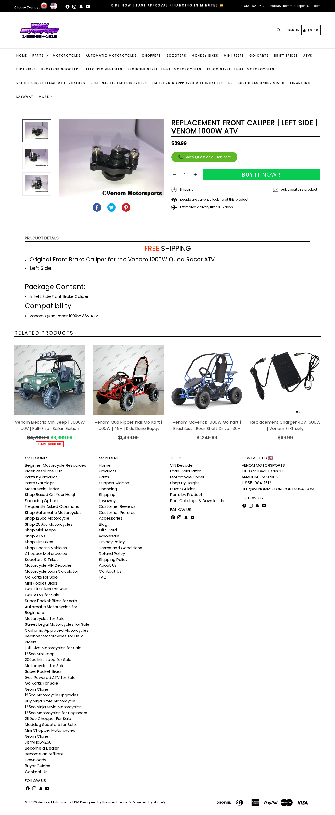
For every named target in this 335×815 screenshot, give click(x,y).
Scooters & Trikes (42, 559)
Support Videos (114, 483)
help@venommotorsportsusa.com (295, 6)
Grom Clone (36, 689)
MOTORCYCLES (67, 55)
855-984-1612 (254, 6)
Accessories (110, 518)
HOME (21, 55)
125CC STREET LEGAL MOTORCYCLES (241, 69)
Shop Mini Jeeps (40, 530)
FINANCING (300, 83)
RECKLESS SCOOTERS (61, 69)
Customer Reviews (117, 506)
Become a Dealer (42, 748)
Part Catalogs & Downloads (197, 500)
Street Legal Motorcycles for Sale (57, 624)
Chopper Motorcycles (46, 553)
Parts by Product (41, 477)
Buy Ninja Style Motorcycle (50, 701)
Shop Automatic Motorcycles (53, 512)
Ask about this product (298, 189)
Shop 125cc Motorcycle (47, 518)
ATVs (307, 55)
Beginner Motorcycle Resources (55, 465)
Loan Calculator (185, 471)
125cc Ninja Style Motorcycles (53, 706)
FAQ (103, 577)
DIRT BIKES (26, 69)
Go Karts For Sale (41, 683)
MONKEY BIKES (205, 55)
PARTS (38, 55)
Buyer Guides (37, 765)
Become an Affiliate (44, 754)
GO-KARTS (259, 55)
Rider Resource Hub (44, 471)
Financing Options (42, 500)
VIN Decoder (182, 465)
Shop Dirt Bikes (39, 541)
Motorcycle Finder (42, 489)
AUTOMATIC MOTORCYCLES (111, 55)
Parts (104, 477)
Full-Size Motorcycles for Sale (53, 648)
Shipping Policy (113, 559)
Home (105, 465)
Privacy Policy (112, 541)
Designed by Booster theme (104, 802)
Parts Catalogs (39, 483)
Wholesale (109, 536)
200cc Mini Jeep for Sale (48, 659)
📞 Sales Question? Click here (204, 157)
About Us (108, 565)
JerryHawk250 (38, 742)
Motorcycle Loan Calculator (51, 571)
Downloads (35, 760)
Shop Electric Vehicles (46, 547)
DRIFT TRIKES (286, 55)
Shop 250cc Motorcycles (48, 524)
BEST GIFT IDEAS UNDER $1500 (256, 83)
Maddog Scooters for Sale (50, 724)
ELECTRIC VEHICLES (104, 69)
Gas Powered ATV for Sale (50, 677)
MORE (45, 97)
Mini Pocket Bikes (41, 583)
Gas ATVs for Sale (42, 595)
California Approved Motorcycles (56, 630)
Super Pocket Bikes (43, 671)
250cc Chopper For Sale (48, 718)
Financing (108, 489)
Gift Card (108, 530)
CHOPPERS (151, 55)
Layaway (107, 500)
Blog (103, 524)
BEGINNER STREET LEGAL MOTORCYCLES (165, 69)
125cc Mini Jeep (40, 654)
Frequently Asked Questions (52, 506)
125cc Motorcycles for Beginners (56, 712)
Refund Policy (112, 553)
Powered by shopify (149, 802)
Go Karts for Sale (41, 577)
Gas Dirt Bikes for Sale (46, 589)
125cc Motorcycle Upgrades (52, 695)
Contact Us (36, 771)
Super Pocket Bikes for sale (51, 600)
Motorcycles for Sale (45, 618)
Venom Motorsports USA (58, 802)
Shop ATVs (35, 536)
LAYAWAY (25, 97)
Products (107, 471)
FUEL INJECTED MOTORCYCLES (119, 83)
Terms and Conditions (120, 547)
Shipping (186, 189)
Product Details (42, 238)
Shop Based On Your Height (51, 494)
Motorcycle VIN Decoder (48, 565)
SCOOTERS (176, 55)
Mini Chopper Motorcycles (50, 730)
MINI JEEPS (234, 55)
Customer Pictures (117, 512)
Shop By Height (184, 483)
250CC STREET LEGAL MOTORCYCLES (50, 83)
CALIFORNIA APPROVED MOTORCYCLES (187, 83)
